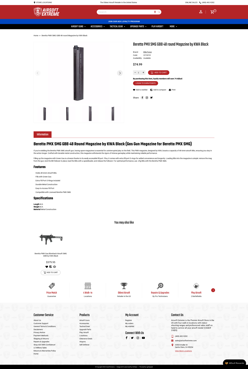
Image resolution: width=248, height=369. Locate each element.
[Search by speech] (155, 12)
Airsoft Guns (84, 320)
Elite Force (147, 52)
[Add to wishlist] (46, 267)
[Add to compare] (50, 267)
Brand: (135, 52)
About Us (37, 320)
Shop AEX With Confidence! (44, 345)
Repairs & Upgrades (41, 342)
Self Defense (84, 345)
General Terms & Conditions (45, 326)
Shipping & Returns (41, 339)
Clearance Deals (85, 339)
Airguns (82, 342)
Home (36, 35)
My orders (129, 323)
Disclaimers (38, 329)
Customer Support (41, 323)
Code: (135, 55)
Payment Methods (41, 336)
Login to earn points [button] (146, 83)
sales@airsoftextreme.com (186, 341)
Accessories (84, 323)
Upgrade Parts (85, 329)
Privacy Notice (39, 332)
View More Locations (183, 351)
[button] (120, 73)
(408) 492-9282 (181, 336)
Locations (83, 336)
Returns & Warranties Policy (45, 351)
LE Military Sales (40, 348)
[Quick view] (54, 267)
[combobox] (127, 12)
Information (42, 134)
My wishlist (129, 326)
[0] (211, 12)
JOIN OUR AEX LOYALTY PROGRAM (124, 21)
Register (128, 320)
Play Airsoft (84, 332)
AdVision (134, 367)
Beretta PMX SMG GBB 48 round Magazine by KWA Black (64, 35)
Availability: (137, 58)
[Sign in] (201, 12)
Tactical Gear (84, 326)
